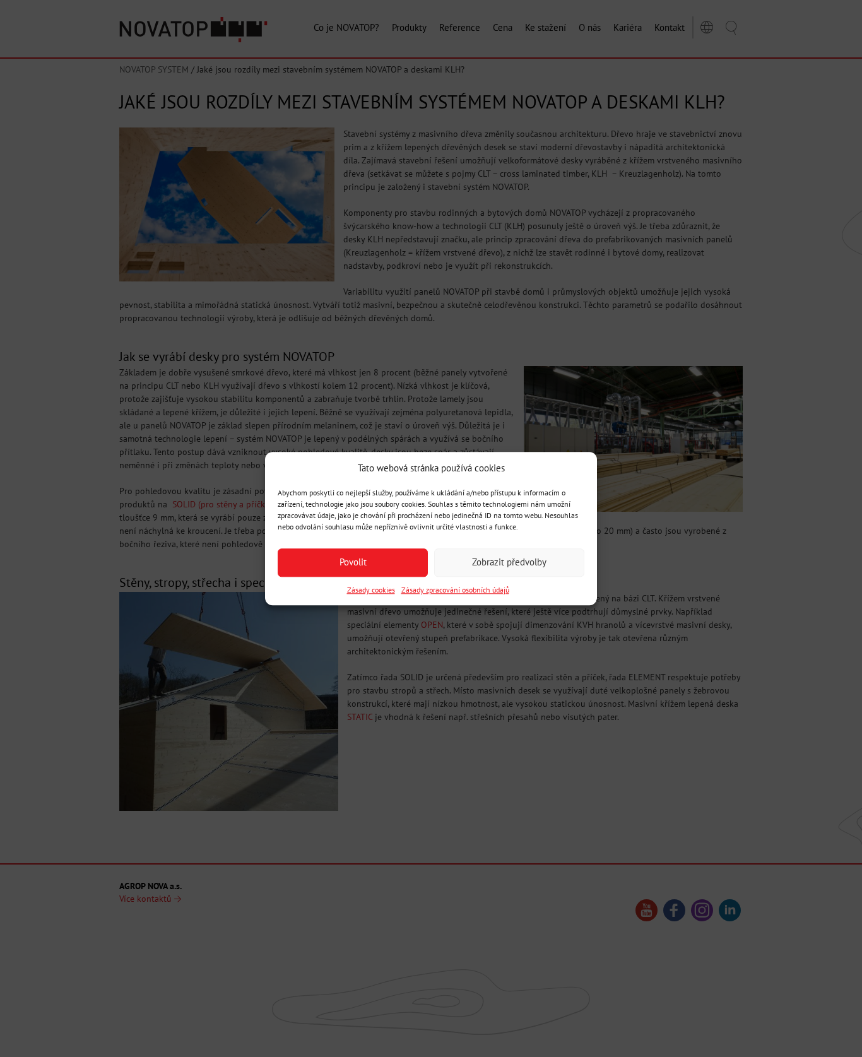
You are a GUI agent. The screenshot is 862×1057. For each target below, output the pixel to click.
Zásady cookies (371, 589)
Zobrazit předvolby (509, 563)
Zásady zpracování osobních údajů (455, 589)
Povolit (353, 563)
